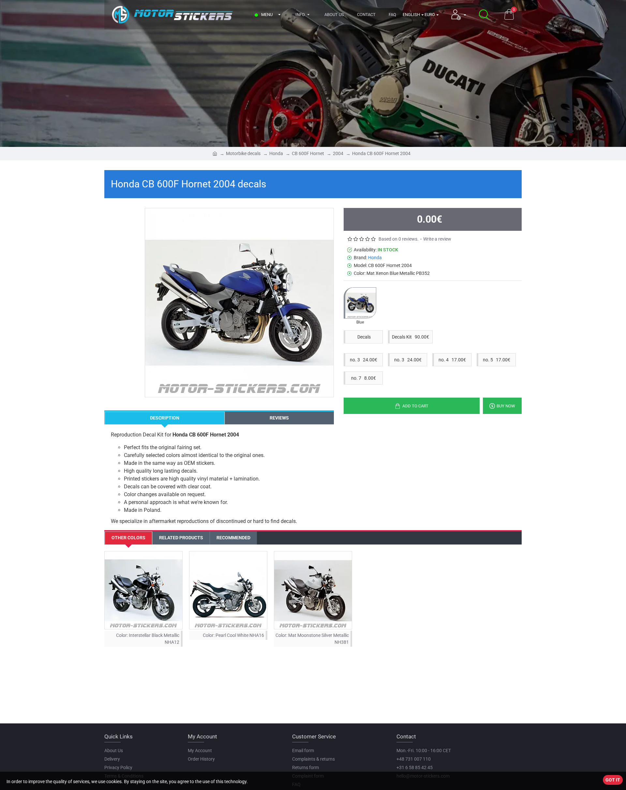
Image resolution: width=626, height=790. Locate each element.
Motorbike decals (243, 153)
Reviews (279, 417)
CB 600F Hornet (308, 153)
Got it (612, 779)
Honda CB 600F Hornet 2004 (381, 153)
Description (164, 417)
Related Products (181, 537)
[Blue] (360, 303)
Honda (276, 153)
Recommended (233, 537)
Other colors (128, 537)
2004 (338, 153)
